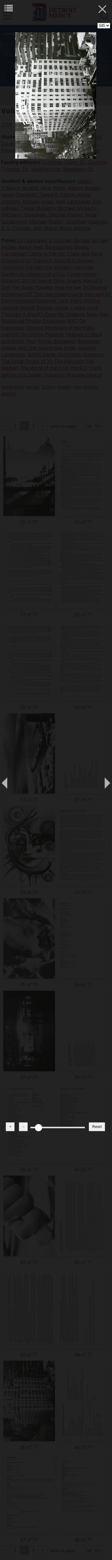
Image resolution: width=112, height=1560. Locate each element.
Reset (97, 1127)
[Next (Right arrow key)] (101, 780)
